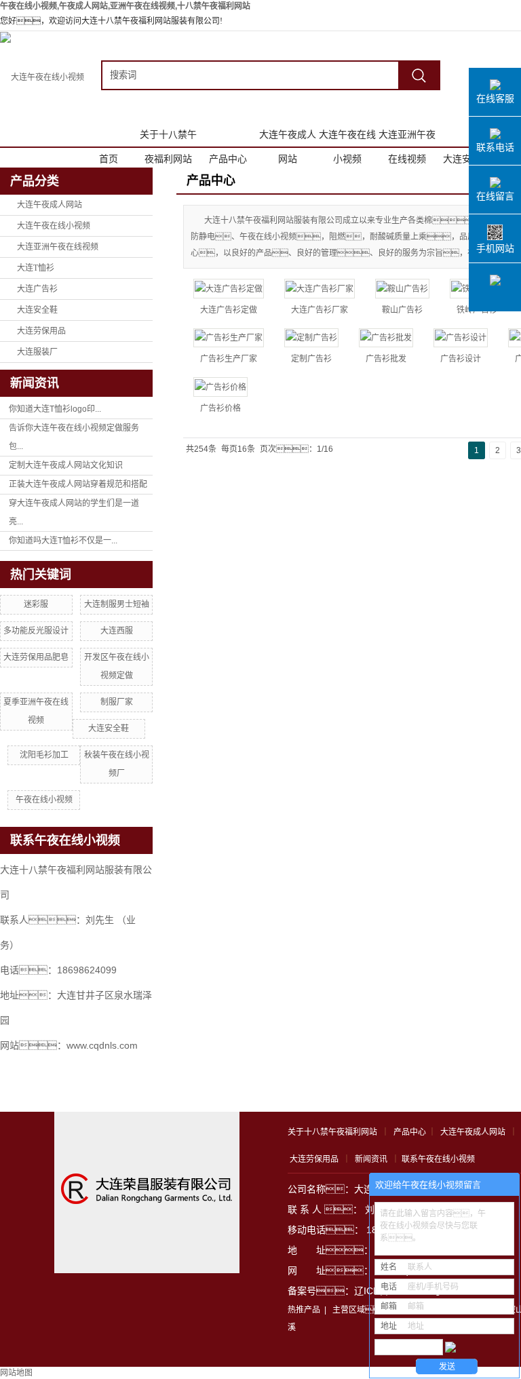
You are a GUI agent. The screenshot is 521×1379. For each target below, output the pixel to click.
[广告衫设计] (460, 338)
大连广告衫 (37, 289)
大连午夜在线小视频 (347, 138)
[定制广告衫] (311, 338)
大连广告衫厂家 (319, 310)
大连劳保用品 (41, 331)
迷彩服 (36, 604)
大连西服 (116, 631)
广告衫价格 (220, 408)
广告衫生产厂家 (228, 359)
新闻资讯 (371, 1159)
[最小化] (505, 1185)
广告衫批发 (386, 359)
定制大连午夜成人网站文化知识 (66, 465)
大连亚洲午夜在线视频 (407, 138)
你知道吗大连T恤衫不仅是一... (63, 540)
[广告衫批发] (386, 338)
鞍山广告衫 (402, 310)
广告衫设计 (460, 359)
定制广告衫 (311, 359)
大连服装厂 (37, 352)
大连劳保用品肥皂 (36, 657)
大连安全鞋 (466, 158)
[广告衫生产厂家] (228, 338)
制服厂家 (116, 702)
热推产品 (304, 1310)
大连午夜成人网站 (287, 138)
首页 (108, 158)
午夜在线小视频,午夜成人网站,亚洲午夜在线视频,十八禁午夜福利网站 (125, 6)
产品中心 (228, 158)
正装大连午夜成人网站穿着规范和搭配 (78, 484)
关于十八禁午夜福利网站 (168, 138)
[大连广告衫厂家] (319, 288)
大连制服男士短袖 (116, 604)
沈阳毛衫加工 (44, 755)
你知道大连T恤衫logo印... (55, 409)
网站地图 (16, 1373)
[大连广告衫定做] (228, 288)
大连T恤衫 (35, 268)
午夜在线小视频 (44, 799)
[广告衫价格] (220, 387)
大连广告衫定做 (228, 310)
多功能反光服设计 (36, 631)
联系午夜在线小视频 (438, 1159)
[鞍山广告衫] (402, 288)
